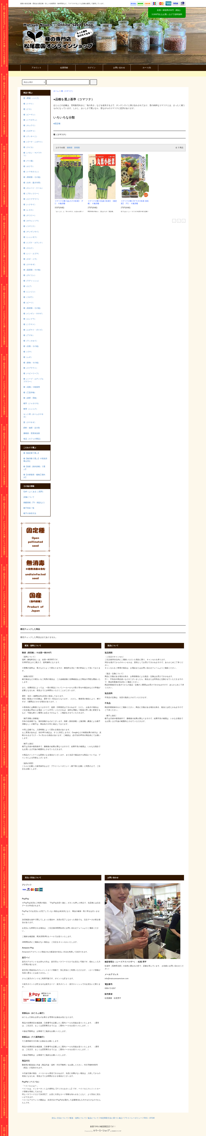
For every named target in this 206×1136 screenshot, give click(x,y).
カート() (147, 67)
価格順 (69, 148)
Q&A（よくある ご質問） (33, 492)
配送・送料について (78, 1118)
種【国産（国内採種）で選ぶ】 (34, 468)
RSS (146, 1118)
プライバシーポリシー (133, 1118)
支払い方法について (60, 1118)
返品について (93, 1118)
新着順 (77, 148)
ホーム (56, 91)
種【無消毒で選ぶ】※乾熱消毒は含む (35, 460)
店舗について (28, 497)
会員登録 (64, 67)
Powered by (89, 1131)
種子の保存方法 (29, 513)
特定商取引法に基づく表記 (111, 1118)
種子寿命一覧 (28, 508)
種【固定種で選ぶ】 (31, 453)
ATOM (152, 1118)
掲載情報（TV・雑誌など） (34, 503)
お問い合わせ (119, 67)
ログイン (92, 67)
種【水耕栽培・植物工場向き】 (34, 476)
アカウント (36, 67)
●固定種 (56, 123)
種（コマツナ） (67, 91)
